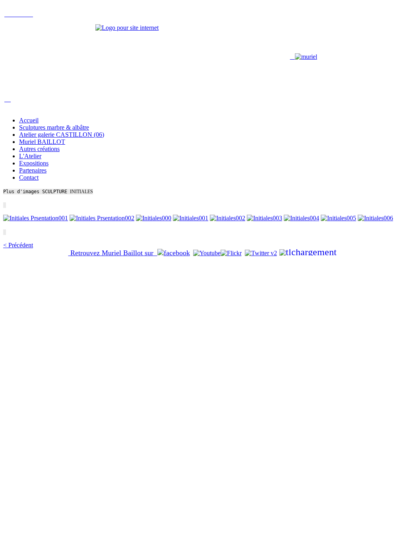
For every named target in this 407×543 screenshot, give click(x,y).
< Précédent (18, 245)
